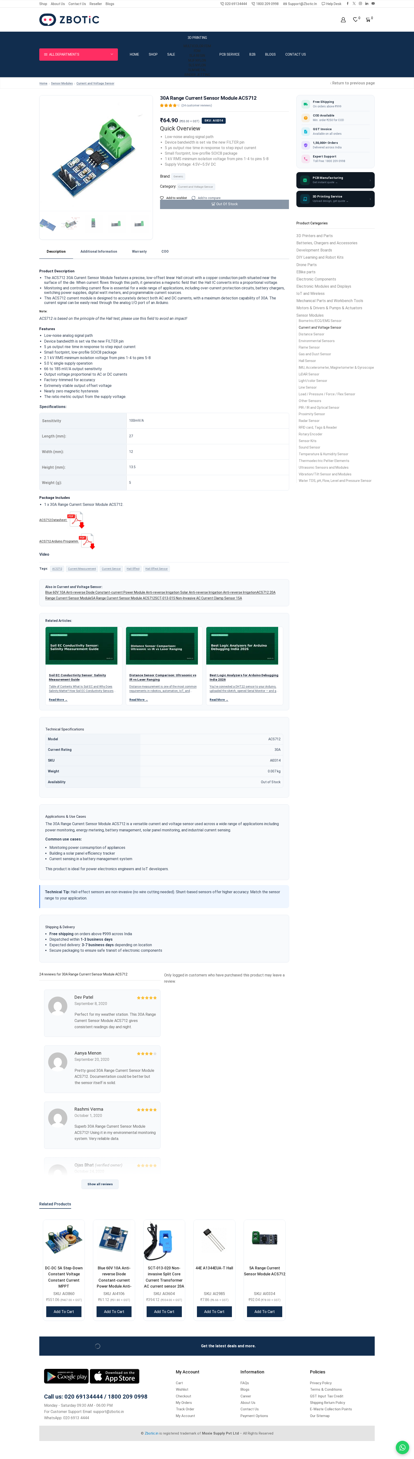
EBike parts (306, 272)
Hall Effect (133, 568)
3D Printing (197, 38)
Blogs (110, 4)
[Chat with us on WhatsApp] (402, 1447)
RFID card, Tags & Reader (318, 427)
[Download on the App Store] (114, 1376)
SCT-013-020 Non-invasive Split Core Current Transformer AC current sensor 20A (164, 1277)
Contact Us (77, 4)
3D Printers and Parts (314, 235)
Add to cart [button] (64, 1311)
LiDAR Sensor (309, 374)
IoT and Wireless (310, 293)
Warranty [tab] (139, 251)
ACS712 (57, 568)
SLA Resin (197, 56)
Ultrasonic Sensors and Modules (324, 467)
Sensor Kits (307, 441)
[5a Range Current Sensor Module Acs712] (264, 1240)
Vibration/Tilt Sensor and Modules (325, 474)
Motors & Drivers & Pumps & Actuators (329, 308)
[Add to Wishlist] (75, 1229)
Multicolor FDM (197, 46)
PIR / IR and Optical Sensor (319, 407)
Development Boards (314, 250)
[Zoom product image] (96, 144)
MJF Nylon (197, 60)
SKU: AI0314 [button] (213, 120)
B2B (252, 54)
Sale (171, 54)
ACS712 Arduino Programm (58, 541)
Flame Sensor (309, 347)
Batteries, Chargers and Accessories (326, 243)
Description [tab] (56, 251)
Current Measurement (82, 568)
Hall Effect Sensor (156, 568)
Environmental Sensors (317, 341)
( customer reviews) (196, 105)
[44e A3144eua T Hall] (214, 1240)
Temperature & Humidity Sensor (323, 454)
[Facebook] (347, 4)
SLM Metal (197, 70)
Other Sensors (310, 401)
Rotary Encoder (310, 434)
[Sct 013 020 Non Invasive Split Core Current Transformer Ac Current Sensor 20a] (164, 1240)
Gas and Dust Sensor (315, 354)
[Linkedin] (366, 4)
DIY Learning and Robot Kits (320, 257)
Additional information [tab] (98, 251)
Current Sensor (111, 568)
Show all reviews (100, 1184)
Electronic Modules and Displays (323, 286)
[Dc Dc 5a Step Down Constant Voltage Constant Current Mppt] (64, 1240)
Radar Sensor (309, 421)
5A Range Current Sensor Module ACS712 (123, 598)
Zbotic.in (151, 1433)
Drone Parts (306, 265)
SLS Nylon (197, 65)
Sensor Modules (62, 83)
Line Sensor (308, 387)
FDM (197, 51)
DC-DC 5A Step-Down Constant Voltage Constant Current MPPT (64, 1277)
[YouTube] (373, 4)
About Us (58, 4)
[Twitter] (354, 4)
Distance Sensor (311, 334)
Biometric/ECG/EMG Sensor (320, 321)
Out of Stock (227, 204)
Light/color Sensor (313, 381)
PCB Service (229, 54)
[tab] (56, 252)
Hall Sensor (307, 361)
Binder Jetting (197, 75)
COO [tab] (165, 251)
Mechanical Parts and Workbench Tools (329, 300)
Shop (43, 4)
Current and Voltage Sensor (95, 83)
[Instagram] (360, 4)
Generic (178, 176)
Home (134, 54)
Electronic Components (316, 279)
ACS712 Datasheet (53, 520)
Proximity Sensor (312, 414)
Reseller (96, 4)
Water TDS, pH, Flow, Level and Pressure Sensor (335, 481)
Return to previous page (353, 83)
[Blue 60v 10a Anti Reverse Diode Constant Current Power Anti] (114, 1240)
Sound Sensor (309, 447)
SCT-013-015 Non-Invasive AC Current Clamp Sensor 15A (198, 598)
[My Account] (343, 20)
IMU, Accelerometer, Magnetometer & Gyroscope (336, 367)
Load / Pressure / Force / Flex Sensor (327, 394)
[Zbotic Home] (69, 19)
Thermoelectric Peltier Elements (324, 461)
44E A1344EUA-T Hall (214, 1268)
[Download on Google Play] (67, 1376)
